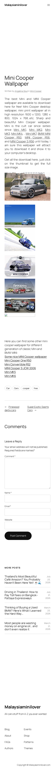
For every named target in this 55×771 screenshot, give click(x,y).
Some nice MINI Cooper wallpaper (26, 356)
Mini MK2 (35, 129)
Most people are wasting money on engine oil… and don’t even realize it (21, 626)
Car (8, 388)
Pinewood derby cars (12, 408)
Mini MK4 (17, 133)
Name (8, 492)
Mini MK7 (31, 133)
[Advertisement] (27, 37)
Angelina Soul (21, 91)
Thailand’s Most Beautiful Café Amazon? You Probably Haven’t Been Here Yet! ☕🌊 (23, 579)
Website (8, 519)
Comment (10, 456)
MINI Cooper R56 (37, 137)
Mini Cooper (36, 91)
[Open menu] (48, 5)
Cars (16, 388)
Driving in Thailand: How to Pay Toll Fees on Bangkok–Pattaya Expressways (21, 595)
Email (8, 506)
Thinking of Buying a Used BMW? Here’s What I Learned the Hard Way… (23, 610)
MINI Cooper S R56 (22, 141)
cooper (26, 388)
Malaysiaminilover (16, 5)
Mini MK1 (20, 129)
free (36, 388)
